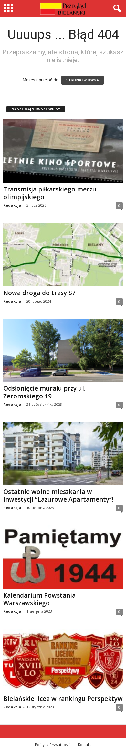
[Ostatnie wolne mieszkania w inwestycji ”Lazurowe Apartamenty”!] (63, 453)
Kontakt (84, 744)
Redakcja (12, 205)
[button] (116, 9)
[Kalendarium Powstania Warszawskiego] (63, 557)
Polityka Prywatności (52, 744)
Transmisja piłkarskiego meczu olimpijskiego (49, 193)
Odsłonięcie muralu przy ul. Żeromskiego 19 (44, 392)
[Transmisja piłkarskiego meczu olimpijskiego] (63, 151)
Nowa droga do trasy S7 (39, 293)
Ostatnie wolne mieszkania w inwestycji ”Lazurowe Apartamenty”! (58, 496)
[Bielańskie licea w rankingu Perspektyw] (63, 660)
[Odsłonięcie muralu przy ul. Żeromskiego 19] (63, 350)
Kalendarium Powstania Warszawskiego (39, 599)
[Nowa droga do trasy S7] (63, 254)
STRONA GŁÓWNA (82, 80)
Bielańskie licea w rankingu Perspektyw (63, 698)
